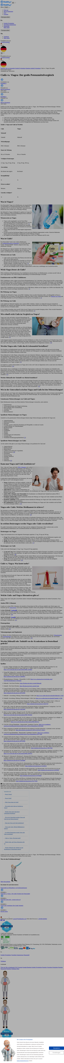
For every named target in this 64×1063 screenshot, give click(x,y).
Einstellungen (56, 1052)
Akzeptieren (56, 1048)
